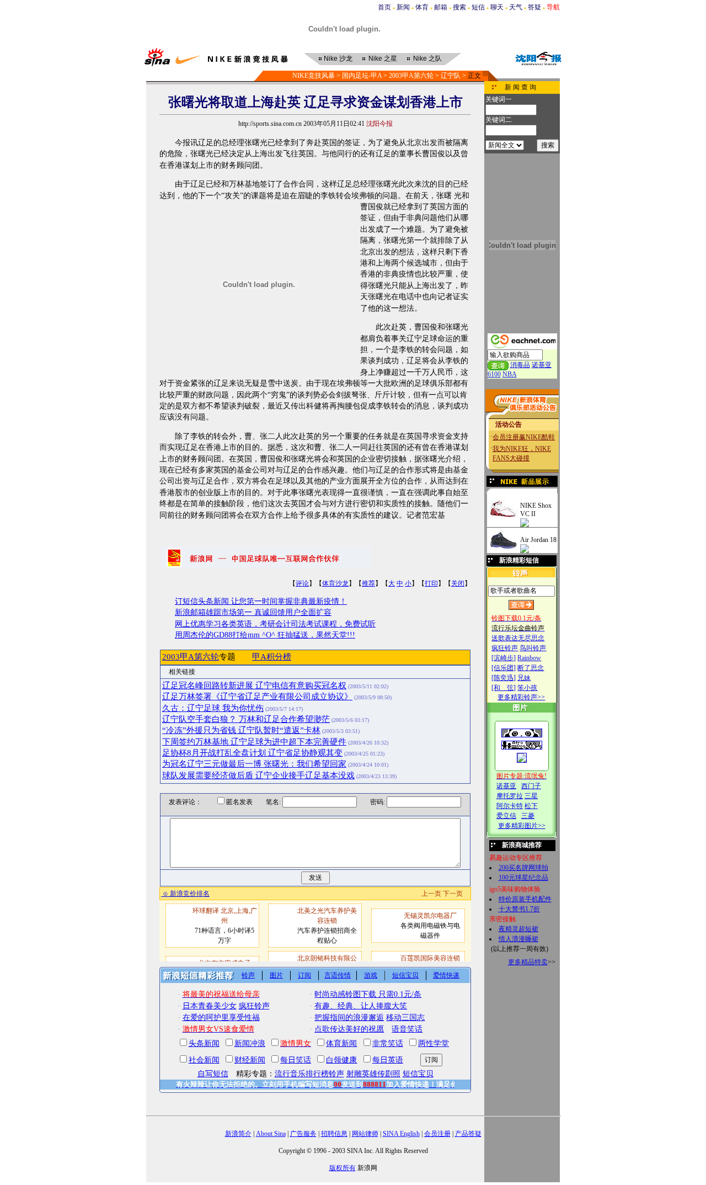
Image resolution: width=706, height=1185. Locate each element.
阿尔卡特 (509, 806)
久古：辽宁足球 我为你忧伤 (213, 708)
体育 (422, 7)
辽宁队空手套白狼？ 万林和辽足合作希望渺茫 (246, 719)
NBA (509, 374)
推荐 (368, 583)
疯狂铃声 (504, 648)
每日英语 (387, 1060)
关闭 (457, 583)
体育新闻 (341, 1043)
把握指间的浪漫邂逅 (349, 1017)
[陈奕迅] (503, 678)
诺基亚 (506, 786)
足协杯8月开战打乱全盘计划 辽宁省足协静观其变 (252, 752)
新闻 (403, 7)
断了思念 (530, 668)
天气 (515, 7)
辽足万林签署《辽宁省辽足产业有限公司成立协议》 (257, 696)
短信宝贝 (405, 975)
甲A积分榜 (271, 656)
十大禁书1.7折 (519, 909)
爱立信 (506, 816)
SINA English (401, 1134)
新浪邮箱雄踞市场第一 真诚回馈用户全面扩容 (253, 612)
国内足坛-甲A (362, 75)
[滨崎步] (503, 658)
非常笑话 (387, 1043)
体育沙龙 (335, 583)
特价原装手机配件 (525, 899)
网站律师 (365, 1134)
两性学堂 (433, 1043)
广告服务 (303, 1134)
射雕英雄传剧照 (373, 1074)
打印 (431, 583)
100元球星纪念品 (523, 877)
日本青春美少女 (210, 1006)
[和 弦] (503, 688)
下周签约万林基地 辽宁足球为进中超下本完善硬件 (254, 741)
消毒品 (520, 365)
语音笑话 (407, 1029)
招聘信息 (334, 1134)
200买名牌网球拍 (523, 868)
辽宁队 (451, 75)
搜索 (459, 7)
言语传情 (337, 975)
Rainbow (529, 658)
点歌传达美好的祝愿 (349, 1029)
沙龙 (338, 58)
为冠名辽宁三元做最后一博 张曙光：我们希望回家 (254, 763)
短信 (478, 7)
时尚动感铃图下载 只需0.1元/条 (367, 994)
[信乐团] (503, 668)
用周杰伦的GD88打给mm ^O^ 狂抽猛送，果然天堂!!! (265, 635)
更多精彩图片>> (521, 826)
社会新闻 (204, 1060)
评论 (302, 583)
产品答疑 (468, 1134)
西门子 (531, 786)
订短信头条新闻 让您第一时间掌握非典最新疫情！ (261, 601)
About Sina (271, 1134)
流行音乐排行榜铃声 (309, 1074)
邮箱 (440, 7)
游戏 (370, 975)
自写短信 (212, 1074)
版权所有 (342, 1168)
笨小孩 (527, 688)
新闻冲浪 (249, 1043)
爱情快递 (446, 975)
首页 (384, 7)
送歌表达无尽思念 (517, 638)
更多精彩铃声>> (521, 697)
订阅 (304, 975)
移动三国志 (405, 1017)
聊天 (497, 7)
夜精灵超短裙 (518, 929)
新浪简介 (238, 1134)
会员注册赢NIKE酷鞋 (524, 437)
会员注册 (437, 1134)
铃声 (248, 975)
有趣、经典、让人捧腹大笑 (360, 1006)
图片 (276, 975)
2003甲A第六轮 (411, 75)
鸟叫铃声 (533, 648)
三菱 (527, 816)
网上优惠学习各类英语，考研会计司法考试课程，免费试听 (275, 624)
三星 (531, 796)
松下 (531, 806)
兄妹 (524, 678)
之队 (427, 58)
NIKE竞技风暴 (313, 75)
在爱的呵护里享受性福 (221, 1017)
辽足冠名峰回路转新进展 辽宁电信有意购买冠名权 (254, 685)
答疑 (534, 7)
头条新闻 (204, 1043)
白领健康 (341, 1060)
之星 (382, 58)
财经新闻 (249, 1060)
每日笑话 (295, 1060)
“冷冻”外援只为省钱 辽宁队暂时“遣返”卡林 (241, 730)
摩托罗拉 (509, 796)
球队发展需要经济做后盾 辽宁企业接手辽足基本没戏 (258, 775)
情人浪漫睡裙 (518, 939)
